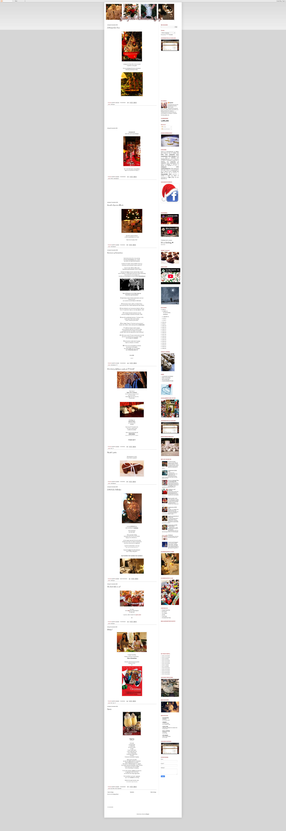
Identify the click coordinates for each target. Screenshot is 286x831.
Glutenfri (172, 154)
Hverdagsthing (165, 717)
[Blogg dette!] (131, 102)
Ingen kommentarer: (124, 578)
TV (113, 448)
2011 (163, 344)
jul (161, 157)
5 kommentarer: (123, 176)
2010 (163, 346)
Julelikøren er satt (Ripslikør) (171, 490)
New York (168, 172)
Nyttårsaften (175, 172)
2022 (163, 325)
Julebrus (163, 160)
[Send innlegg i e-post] (128, 102)
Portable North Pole (166, 610)
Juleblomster (176, 159)
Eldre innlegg (153, 792)
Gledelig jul (165, 314)
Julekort (162, 164)
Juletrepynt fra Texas (113, 28)
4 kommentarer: (123, 786)
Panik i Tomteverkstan (166, 736)
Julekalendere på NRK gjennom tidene (172, 526)
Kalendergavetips (174, 170)
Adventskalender (169, 151)
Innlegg (164, 126)
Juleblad (171, 159)
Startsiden (132, 792)
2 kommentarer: (123, 621)
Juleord (175, 165)
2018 (163, 332)
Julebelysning (164, 159)
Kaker (168, 170)
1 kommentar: (122, 244)
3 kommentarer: (123, 102)
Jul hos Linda (165, 726)
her (136, 781)
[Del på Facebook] (134, 102)
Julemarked (175, 164)
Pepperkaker (175, 174)
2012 (163, 343)
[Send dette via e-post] (130, 102)
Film (111, 448)
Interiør (173, 156)
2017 (163, 334)
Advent (162, 151)
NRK (133, 355)
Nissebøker (164, 732)
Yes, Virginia (164, 613)
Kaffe (164, 170)
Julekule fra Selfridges (114, 489)
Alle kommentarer (166, 129)
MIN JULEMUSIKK (166, 379)
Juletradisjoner (116, 178)
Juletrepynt (113, 104)
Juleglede (164, 722)
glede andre (138, 614)
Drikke (112, 178)
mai (164, 320)
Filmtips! (109, 630)
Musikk (174, 171)
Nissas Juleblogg (166, 730)
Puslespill (162, 175)
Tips (169, 177)
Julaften (166, 157)
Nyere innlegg (110, 792)
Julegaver (163, 161)
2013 (163, 341)
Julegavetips (173, 161)
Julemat (162, 165)
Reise (169, 175)
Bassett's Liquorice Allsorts (115, 205)
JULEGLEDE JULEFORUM (167, 376)
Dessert (165, 153)
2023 (163, 324)
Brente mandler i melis (172, 498)
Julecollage (169, 160)
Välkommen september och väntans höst (169, 727)
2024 (163, 322)
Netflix (162, 172)
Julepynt (163, 167)
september (165, 316)
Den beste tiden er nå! (114, 587)
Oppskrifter (119, 788)
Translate (171, 34)
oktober (165, 311)
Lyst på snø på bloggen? (173, 542)
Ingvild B (171, 102)
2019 (163, 331)
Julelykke (168, 164)
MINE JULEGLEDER (166, 377)
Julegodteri (163, 162)
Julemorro (169, 165)
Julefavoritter (175, 160)
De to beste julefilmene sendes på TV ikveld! (120, 369)
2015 (163, 337)
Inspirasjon (113, 623)
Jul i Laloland (165, 735)
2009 (163, 348)
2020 (163, 329)
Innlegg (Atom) (115, 794)
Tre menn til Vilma (166, 312)
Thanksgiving (163, 177)
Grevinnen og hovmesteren (115, 253)
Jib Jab (163, 614)
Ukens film (163, 178)
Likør (116, 788)
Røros (175, 175)
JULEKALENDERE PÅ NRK (167, 381)
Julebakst (173, 157)
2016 (163, 336)
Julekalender (173, 162)
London (170, 171)
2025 (163, 309)
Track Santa (164, 616)
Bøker (177, 151)
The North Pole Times (166, 617)
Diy (111, 788)
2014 (163, 339)
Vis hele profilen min (165, 115)
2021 (163, 327)
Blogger (147, 814)
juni (164, 318)
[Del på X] (133, 102)
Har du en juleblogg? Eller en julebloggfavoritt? (173, 481)
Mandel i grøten (112, 452)
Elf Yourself (164, 611)
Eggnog (109, 709)
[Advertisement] (132, 116)
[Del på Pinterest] (136, 102)
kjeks (162, 171)
